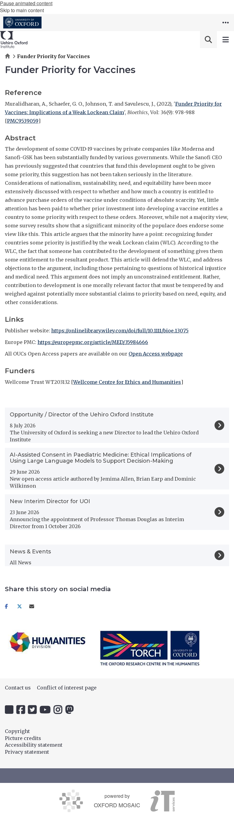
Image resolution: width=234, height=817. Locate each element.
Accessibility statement (33, 745)
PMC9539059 (22, 121)
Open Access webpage (156, 354)
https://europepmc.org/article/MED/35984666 (92, 342)
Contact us (18, 688)
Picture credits (23, 738)
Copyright (17, 731)
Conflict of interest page (67, 688)
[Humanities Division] (47, 642)
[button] (225, 22)
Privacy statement (27, 752)
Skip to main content (22, 10)
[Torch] (149, 648)
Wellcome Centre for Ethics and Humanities (127, 382)
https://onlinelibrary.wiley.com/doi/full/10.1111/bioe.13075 (120, 331)
